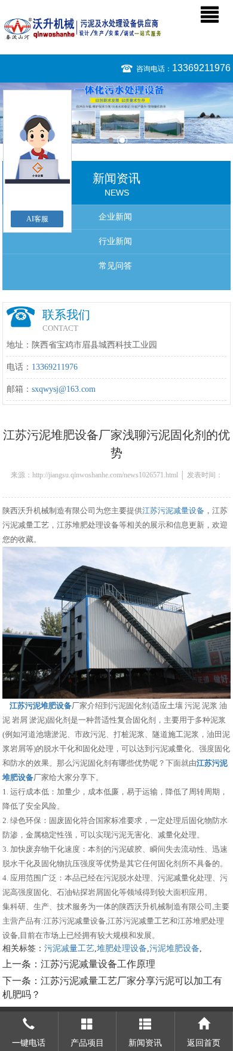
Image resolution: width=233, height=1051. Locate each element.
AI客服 (37, 219)
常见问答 (115, 265)
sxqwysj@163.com (64, 389)
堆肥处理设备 (122, 948)
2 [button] (122, 140)
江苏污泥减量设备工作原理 (98, 964)
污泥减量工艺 (69, 948)
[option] (116, 113)
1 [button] (111, 140)
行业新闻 (115, 241)
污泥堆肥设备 (174, 948)
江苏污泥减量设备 (173, 510)
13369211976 (201, 68)
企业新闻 (115, 216)
